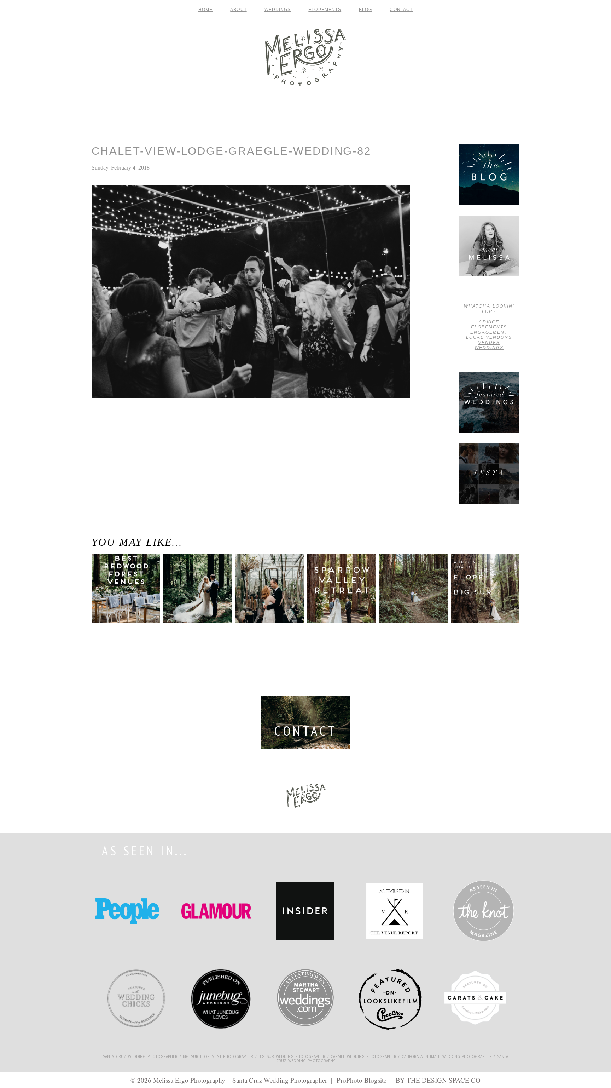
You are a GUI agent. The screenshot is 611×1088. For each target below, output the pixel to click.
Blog (365, 9)
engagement (488, 332)
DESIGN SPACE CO (451, 1080)
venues (489, 342)
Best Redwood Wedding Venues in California (116, 590)
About (238, 9)
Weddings (277, 9)
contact (401, 9)
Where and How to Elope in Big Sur (482, 579)
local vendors (489, 337)
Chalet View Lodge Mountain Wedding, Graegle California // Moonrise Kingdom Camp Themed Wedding (123, 432)
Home (205, 9)
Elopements (324, 9)
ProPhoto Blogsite (361, 1080)
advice (489, 322)
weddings (489, 347)
